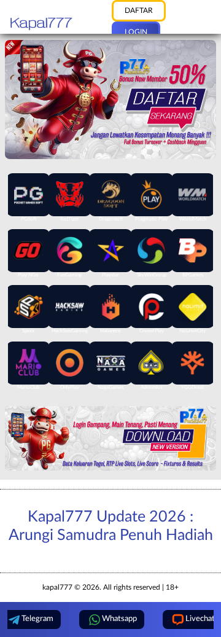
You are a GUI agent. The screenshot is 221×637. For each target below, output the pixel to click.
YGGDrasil (192, 387)
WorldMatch (192, 219)
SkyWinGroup (151, 275)
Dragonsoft (111, 219)
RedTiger (69, 219)
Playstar (110, 275)
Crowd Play (151, 331)
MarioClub (28, 387)
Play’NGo (28, 275)
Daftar (139, 10)
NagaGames (110, 387)
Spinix (28, 331)
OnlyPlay (69, 387)
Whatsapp (119, 619)
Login (136, 32)
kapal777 (57, 587)
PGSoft (28, 219)
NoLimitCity (192, 331)
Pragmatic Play (151, 219)
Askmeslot (152, 387)
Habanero (110, 331)
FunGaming (69, 275)
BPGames (192, 275)
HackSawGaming (70, 331)
